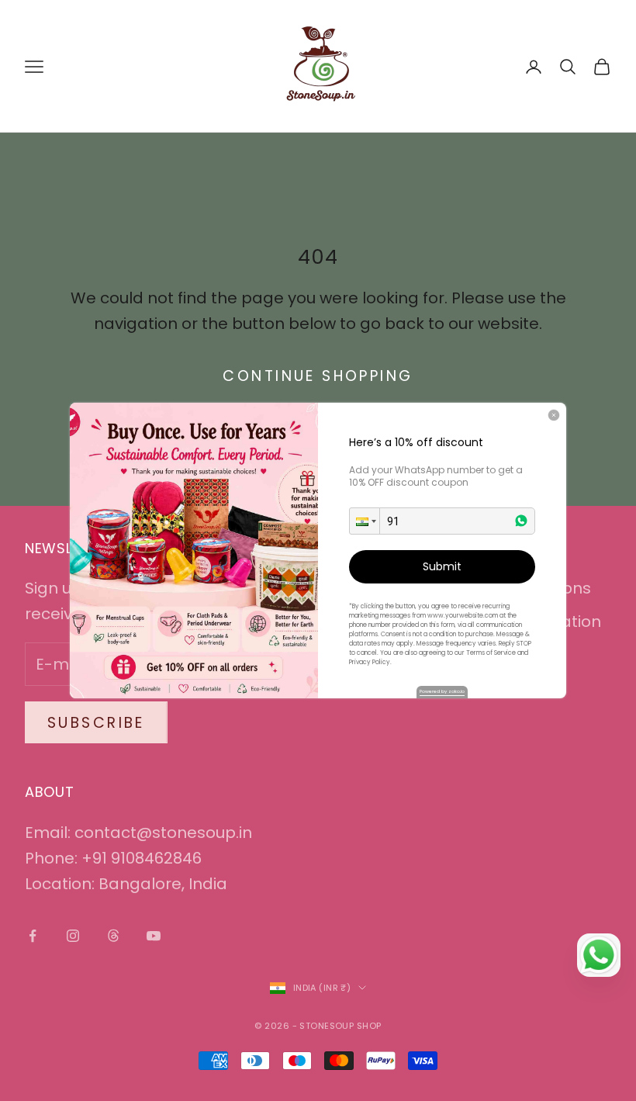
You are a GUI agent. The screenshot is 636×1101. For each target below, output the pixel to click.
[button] (364, 521)
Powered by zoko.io (442, 691)
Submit (442, 566)
